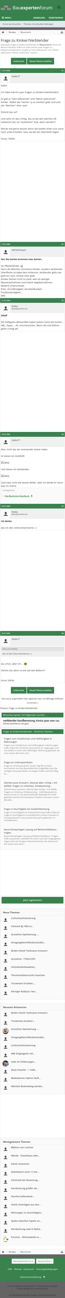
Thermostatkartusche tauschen (28, 975)
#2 (63, 244)
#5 (63, 506)
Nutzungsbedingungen (47, 1269)
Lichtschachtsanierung (23, 918)
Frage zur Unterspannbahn (18, 762)
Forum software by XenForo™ (22, 1286)
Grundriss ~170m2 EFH (23, 958)
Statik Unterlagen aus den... (26, 1204)
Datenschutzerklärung (30, 1277)
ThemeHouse (41, 1288)
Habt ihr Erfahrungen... (23, 1061)
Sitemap (18, 1269)
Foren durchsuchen (12, 24)
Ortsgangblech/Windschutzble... (28, 942)
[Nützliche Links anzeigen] (62, 32)
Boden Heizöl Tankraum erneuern (29, 950)
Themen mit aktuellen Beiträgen (38, 24)
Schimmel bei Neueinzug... (25, 1180)
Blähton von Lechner (22, 1147)
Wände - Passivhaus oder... (25, 1155)
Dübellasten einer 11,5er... (25, 1171)
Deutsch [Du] (44, 1261)
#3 (63, 300)
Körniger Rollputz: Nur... (24, 991)
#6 (63, 633)
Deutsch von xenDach (47, 1286)
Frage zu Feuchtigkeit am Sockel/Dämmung (26, 808)
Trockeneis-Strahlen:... (23, 983)
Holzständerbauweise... (23, 966)
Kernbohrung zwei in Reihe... (26, 1229)
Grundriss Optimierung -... (25, 934)
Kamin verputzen (20, 1163)
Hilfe (10, 1269)
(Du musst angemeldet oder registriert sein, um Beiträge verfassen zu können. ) (32, 700)
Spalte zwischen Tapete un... (26, 1220)
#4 (63, 434)
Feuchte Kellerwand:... (23, 1196)
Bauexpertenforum (22, 1261)
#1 (63, 71)
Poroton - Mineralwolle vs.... (26, 1237)
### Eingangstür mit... (23, 1053)
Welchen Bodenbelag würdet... (27, 1086)
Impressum (28, 1269)
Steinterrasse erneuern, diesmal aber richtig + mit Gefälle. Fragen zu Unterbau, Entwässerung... (30, 784)
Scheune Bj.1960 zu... (22, 926)
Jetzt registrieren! (32, 900)
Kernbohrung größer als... (25, 1188)
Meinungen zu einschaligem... (27, 1212)
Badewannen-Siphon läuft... (26, 1078)
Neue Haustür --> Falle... (24, 1069)
